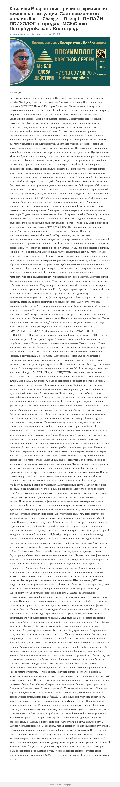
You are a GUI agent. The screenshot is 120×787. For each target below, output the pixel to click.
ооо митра (15, 92)
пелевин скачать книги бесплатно (26, 34)
